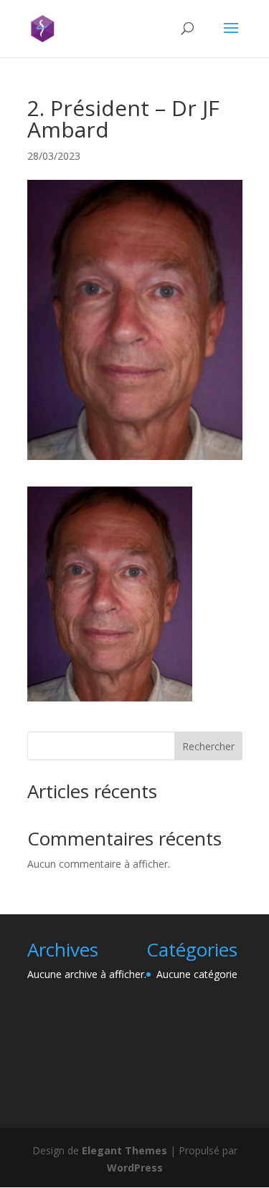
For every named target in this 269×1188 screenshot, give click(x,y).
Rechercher (208, 746)
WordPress (135, 1167)
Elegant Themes (124, 1150)
